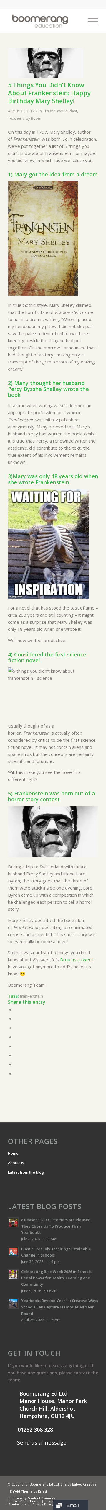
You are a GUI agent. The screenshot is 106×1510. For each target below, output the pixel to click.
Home (13, 1153)
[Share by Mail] (16, 1073)
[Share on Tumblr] (16, 1046)
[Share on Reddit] (16, 1064)
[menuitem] (76, 21)
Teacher (14, 118)
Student (70, 111)
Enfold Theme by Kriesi (28, 1491)
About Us (16, 1162)
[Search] (76, 21)
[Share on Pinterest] (16, 1028)
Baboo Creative (84, 1484)
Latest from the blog (26, 1172)
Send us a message (41, 1442)
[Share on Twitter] (16, 1018)
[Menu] (90, 21)
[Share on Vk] (16, 1055)
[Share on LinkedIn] (16, 1037)
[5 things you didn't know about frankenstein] (45, 63)
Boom (36, 118)
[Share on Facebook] (16, 1009)
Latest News (53, 111)
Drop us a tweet (77, 959)
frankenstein (31, 996)
